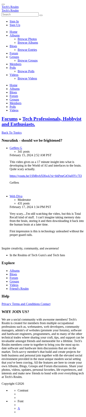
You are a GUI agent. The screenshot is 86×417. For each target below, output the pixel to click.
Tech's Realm (10, 7)
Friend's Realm (19, 288)
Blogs (13, 274)
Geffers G (16, 148)
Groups (14, 281)
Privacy (7, 304)
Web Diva (16, 196)
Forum (14, 278)
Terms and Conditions (26, 304)
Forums (10, 118)
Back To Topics (12, 132)
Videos (14, 285)
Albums (15, 270)
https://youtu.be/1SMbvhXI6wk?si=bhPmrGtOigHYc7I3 (46, 176)
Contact (45, 304)
